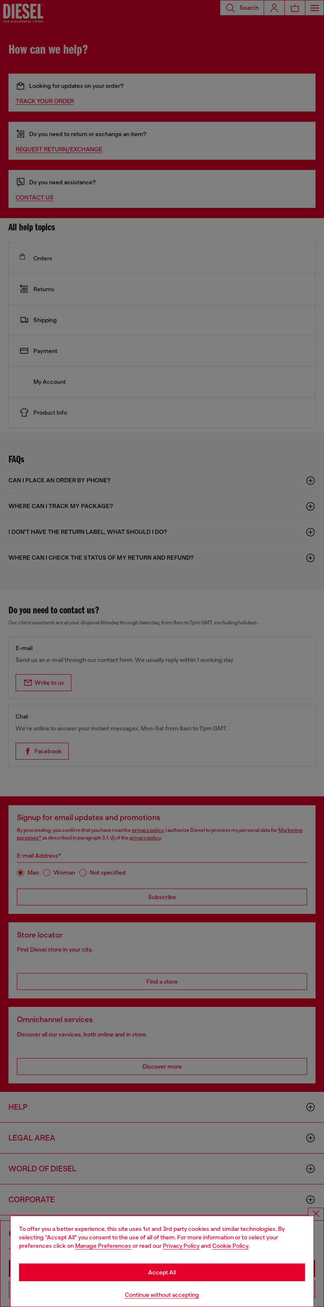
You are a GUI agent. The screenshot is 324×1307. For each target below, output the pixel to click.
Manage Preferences (103, 1245)
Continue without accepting (162, 1294)
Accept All (162, 1272)
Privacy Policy (181, 1245)
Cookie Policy (230, 1245)
